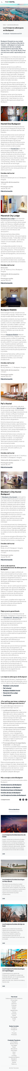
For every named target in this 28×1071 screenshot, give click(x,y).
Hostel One (15, 148)
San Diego (14, 1050)
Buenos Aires (14, 1043)
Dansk (14, 1015)
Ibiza (14, 1052)
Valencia (14, 1060)
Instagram (14, 1028)
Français (14, 1005)
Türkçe (14, 1012)
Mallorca (14, 1064)
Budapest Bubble (12, 334)
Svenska (14, 1014)
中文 (14, 1020)
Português (14, 1017)
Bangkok (14, 1059)
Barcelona (14, 1048)
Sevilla (14, 1062)
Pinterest (14, 1034)
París (14, 1054)
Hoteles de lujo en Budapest (11, 792)
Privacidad (14, 1000)
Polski (14, 1008)
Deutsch (14, 1003)
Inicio (4, 24)
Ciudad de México (14, 1057)
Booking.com (17, 617)
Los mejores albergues (13, 24)
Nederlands (14, 1010)
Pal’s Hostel (20, 408)
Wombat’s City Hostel (9, 497)
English (14, 1002)
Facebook (14, 1029)
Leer (3, 853)
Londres (14, 1055)
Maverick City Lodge (8, 218)
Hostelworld (8, 617)
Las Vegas (14, 1045)
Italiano (14, 1007)
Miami (14, 1047)
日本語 (14, 1019)
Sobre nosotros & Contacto (14, 998)
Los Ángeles (14, 1042)
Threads (14, 1033)
